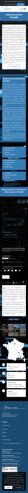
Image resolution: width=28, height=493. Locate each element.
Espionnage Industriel (9, 160)
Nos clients (4, 429)
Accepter (8, 487)
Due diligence (7, 164)
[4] (15, 270)
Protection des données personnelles (11, 443)
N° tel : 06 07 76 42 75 (11, 4)
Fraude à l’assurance (9, 162)
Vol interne (7, 152)
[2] (8, 270)
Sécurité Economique (9, 154)
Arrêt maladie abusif (9, 150)
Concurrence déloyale (9, 147)
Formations (7, 177)
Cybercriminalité (8, 166)
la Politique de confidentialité (16, 262)
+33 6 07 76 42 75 (6, 413)
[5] (19, 270)
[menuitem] (10, 4)
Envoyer (6, 277)
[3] (12, 270)
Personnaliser (18, 487)
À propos (4, 432)
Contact (21, 4)
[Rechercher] (20, 9)
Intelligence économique (10, 174)
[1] (4, 270)
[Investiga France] (11, 9)
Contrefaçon (7, 172)
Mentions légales (6, 439)
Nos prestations (6, 425)
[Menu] (24, 9)
